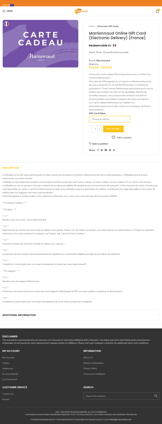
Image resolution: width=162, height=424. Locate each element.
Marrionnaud (103, 60)
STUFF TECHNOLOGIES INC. (76, 412)
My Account (8, 357)
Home (92, 26)
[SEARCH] (156, 396)
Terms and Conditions (94, 374)
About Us (88, 357)
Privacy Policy (90, 368)
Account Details (10, 374)
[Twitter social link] (102, 150)
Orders (5, 363)
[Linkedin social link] (114, 150)
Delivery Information (93, 363)
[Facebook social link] (98, 150)
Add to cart (113, 128)
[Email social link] (106, 150)
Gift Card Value (97, 113)
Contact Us (8, 393)
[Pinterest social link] (110, 150)
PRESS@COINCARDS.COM (120, 419)
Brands (5, 399)
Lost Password (9, 379)
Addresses (7, 368)
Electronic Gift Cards (108, 26)
